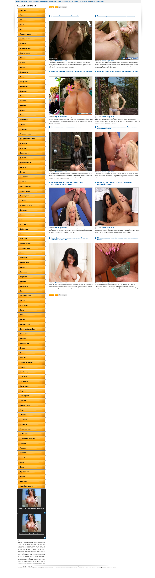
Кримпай (23, 215)
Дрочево (23, 167)
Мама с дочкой (25, 243)
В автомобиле (25, 53)
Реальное (23, 357)
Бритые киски (25, 39)
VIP (21, 20)
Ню (21, 291)
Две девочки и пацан (27, 139)
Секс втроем (24, 396)
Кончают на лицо (26, 205)
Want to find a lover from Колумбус (31, 508)
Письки (22, 319)
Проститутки (24, 343)
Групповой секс (25, 134)
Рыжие (22, 367)
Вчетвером (23, 115)
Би (21, 29)
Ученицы (23, 448)
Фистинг (23, 453)
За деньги (23, 181)
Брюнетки (23, 43)
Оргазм (22, 300)
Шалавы (23, 476)
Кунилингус (24, 224)
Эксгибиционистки (26, 486)
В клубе (22, 67)
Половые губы (25, 324)
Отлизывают (24, 305)
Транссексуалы (25, 429)
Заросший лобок (25, 186)
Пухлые (22, 348)
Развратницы (25, 353)
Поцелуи (23, 338)
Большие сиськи (25, 34)
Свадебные (24, 381)
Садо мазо (23, 376)
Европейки (24, 177)
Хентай (22, 457)
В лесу (22, 77)
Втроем (22, 110)
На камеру (23, 267)
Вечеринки (23, 105)
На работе (23, 277)
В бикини (23, 58)
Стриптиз (23, 419)
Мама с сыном (25, 248)
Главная (23, 10)
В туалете (23, 96)
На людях (23, 272)
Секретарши (24, 391)
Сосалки (23, 400)
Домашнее (23, 158)
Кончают (23, 200)
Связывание (24, 386)
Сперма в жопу (25, 405)
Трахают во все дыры (27, 438)
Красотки (23, 210)
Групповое (23, 129)
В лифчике (23, 81)
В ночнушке (24, 86)
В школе (23, 101)
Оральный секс (25, 296)
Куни (21, 219)
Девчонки (23, 143)
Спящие (23, 415)
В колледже (24, 72)
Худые (22, 462)
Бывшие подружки (26, 48)
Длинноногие (24, 153)
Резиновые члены (26, 362)
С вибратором (25, 372)
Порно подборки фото (28, 329)
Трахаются (23, 443)
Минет (22, 253)
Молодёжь (23, 258)
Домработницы (25, 162)
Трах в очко (24, 434)
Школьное (23, 481)
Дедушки (23, 148)
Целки (22, 467)
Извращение (24, 196)
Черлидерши (24, 472)
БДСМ (22, 24)
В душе (22, 62)
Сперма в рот (25, 410)
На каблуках (24, 262)
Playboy (22, 15)
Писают (22, 310)
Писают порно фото (61, 61)
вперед (64, 7)
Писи (21, 315)
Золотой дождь (25, 191)
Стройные (23, 424)
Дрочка (22, 172)
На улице (23, 281)
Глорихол (23, 124)
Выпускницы (24, 120)
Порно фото (24, 334)
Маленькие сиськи (26, 234)
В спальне (23, 91)
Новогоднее (24, 286)
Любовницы (24, 229)
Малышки (23, 238)
